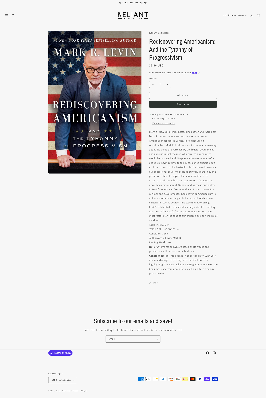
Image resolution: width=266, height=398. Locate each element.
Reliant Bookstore (63, 391)
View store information (163, 123)
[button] (6, 15)
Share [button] (156, 283)
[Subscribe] (157, 339)
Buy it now (183, 104)
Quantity (153, 78)
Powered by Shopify (79, 391)
